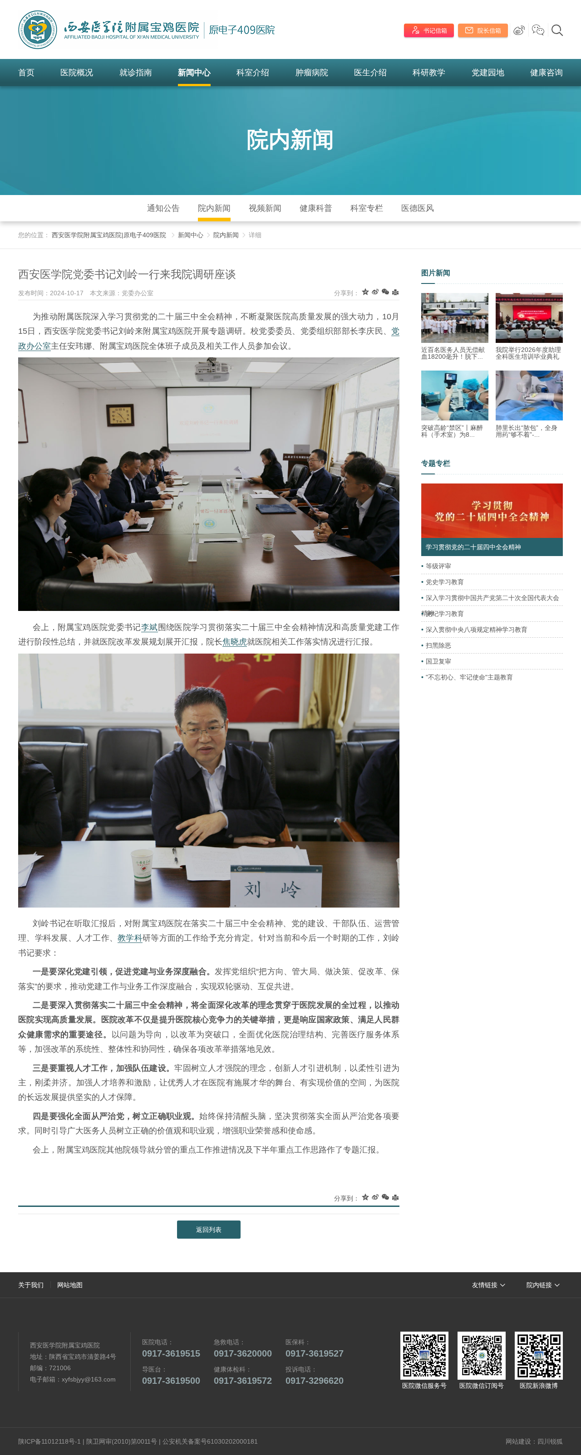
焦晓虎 (234, 641)
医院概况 (76, 72)
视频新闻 (265, 208)
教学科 (130, 937)
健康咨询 (546, 72)
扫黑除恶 (438, 645)
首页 (26, 72)
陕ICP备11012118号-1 (49, 1441)
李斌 (149, 627)
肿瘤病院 (311, 72)
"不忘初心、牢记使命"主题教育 (469, 677)
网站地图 (70, 1285)
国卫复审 (438, 661)
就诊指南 (135, 72)
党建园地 (488, 72)
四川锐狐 (550, 1441)
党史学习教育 (445, 582)
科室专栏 (366, 208)
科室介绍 (252, 72)
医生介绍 (370, 72)
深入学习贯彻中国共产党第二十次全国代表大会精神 (490, 605)
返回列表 (209, 1229)
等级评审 (438, 566)
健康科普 (316, 208)
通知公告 (163, 208)
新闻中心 (194, 72)
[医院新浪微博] (539, 1356)
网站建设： (521, 1441)
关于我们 (31, 1285)
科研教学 (429, 72)
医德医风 (417, 208)
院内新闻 (290, 139)
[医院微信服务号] (424, 1356)
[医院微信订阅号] (482, 1356)
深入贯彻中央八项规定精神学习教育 (476, 629)
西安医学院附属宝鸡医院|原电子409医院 (109, 235)
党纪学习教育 (445, 613)
